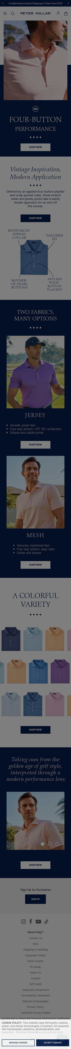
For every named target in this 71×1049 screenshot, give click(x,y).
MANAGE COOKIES (18, 1042)
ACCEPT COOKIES (53, 1042)
